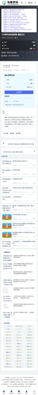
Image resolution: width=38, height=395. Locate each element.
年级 (19, 349)
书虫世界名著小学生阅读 (19, 214)
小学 (8, 349)
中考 (19, 335)
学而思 (19, 346)
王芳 (29, 352)
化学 (29, 340)
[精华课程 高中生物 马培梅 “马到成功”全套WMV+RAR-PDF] (7, 284)
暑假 (8, 352)
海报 (12, 133)
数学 (29, 349)
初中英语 (29, 337)
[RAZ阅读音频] (7, 171)
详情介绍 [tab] (7, 65)
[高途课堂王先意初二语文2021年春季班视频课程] (7, 290)
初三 (8, 337)
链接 (18, 133)
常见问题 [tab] (15, 65)
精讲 (29, 355)
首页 (11, 70)
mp (19, 329)
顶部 (34, 393)
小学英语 (3, 37)
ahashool (19, 326)
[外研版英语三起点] (7, 180)
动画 (19, 340)
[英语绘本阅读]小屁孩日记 (19, 161)
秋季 (19, 355)
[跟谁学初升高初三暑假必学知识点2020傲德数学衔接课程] (7, 274)
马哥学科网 (25, 377)
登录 (31, 2)
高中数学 (8, 366)
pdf (8, 332)
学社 (8, 346)
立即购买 (19, 92)
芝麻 (19, 358)
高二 (19, 366)
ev (29, 326)
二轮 (29, 335)
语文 (19, 361)
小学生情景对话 (16, 197)
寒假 (29, 346)
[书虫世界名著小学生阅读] (7, 217)
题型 (8, 364)
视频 (8, 361)
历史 (8, 343)
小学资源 (16, 70)
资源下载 (11, 393)
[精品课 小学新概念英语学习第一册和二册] (7, 209)
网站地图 (7, 377)
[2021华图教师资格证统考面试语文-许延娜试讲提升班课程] (7, 268)
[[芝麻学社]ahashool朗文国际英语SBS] (7, 191)
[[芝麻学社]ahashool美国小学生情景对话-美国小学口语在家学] (7, 226)
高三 (29, 364)
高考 (29, 366)
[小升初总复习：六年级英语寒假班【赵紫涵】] (7, 245)
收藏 (6, 133)
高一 (19, 364)
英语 (29, 358)
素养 (8, 358)
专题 (8, 335)
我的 (26, 393)
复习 (29, 343)
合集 (19, 343)
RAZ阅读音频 (16, 170)
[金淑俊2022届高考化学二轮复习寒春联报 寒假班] (7, 259)
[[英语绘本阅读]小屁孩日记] (7, 162)
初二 (8, 340)
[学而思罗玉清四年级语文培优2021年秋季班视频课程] (7, 307)
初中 (19, 337)
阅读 (29, 361)
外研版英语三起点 (17, 179)
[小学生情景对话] (7, 198)
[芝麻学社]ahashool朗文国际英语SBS (22, 188)
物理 (19, 352)
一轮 (29, 332)
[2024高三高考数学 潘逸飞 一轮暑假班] (7, 315)
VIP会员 (19, 393)
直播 (8, 355)
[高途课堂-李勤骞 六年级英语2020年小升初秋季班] (7, 235)
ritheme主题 (27, 386)
